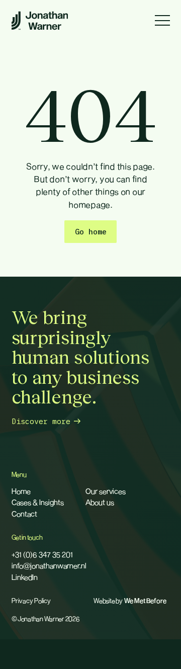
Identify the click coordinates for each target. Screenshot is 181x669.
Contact (24, 513)
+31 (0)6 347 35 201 (42, 554)
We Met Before (145, 601)
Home (21, 490)
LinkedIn (25, 576)
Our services (105, 490)
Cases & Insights (38, 502)
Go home (91, 231)
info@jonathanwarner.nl (49, 565)
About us (99, 502)
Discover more (41, 421)
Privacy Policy (31, 601)
